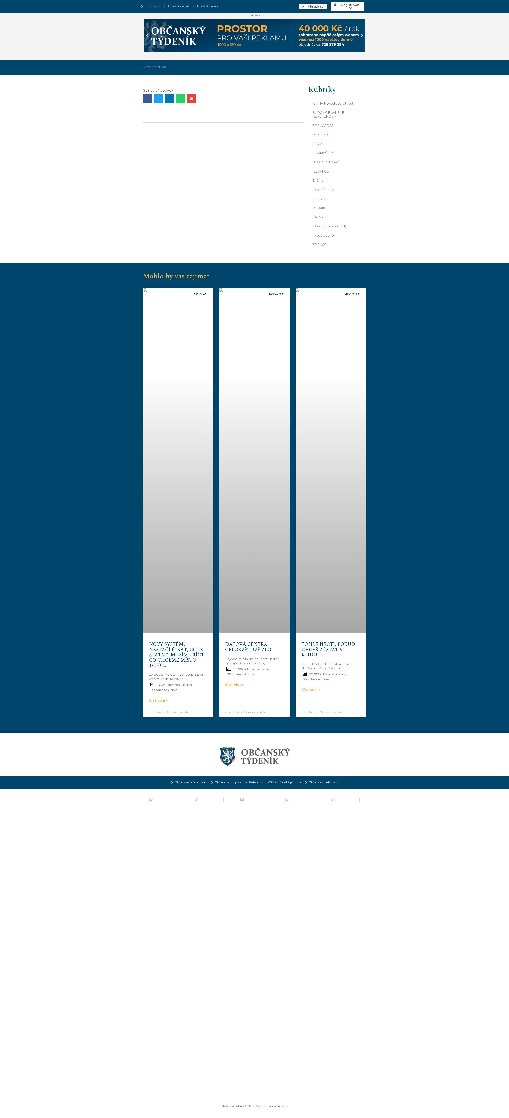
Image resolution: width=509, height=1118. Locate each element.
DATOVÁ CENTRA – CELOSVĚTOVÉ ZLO (248, 646)
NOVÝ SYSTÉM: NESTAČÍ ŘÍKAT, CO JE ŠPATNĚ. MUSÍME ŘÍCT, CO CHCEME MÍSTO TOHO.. (177, 654)
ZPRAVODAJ (322, 126)
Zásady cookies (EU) (329, 226)
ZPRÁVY (319, 199)
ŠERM (317, 144)
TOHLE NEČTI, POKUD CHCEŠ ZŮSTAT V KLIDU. (328, 649)
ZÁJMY (318, 180)
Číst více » (158, 700)
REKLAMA (320, 135)
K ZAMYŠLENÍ (323, 153)
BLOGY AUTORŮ (326, 162)
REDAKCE (320, 171)
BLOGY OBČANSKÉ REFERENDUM (328, 114)
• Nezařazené (323, 190)
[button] (313, 6)
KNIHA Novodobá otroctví (334, 103)
